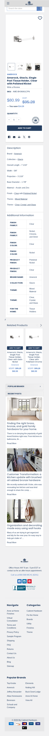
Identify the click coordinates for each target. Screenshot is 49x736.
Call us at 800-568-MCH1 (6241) (24, 575)
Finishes (30, 628)
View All (28, 700)
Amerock (18, 154)
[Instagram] (24, 581)
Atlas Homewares (14, 696)
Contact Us (11, 653)
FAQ (9, 645)
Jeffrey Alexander (14, 692)
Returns (10, 649)
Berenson (11, 700)
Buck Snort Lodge (33, 692)
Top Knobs (11, 683)
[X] (24, 137)
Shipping (11, 641)
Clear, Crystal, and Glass (25, 205)
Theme (30, 632)
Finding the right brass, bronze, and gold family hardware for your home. (22, 426)
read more (11, 443)
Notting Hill (30, 688)
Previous (37, 325)
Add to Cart (15, 348)
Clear (16, 193)
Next (40, 325)
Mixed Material (21, 199)
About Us (11, 658)
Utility (29, 624)
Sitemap (10, 666)
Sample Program (14, 636)
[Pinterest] (29, 137)
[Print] (19, 137)
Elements (29, 683)
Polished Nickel (30, 193)
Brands (30, 619)
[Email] (14, 137)
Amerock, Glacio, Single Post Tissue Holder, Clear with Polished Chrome (34, 357)
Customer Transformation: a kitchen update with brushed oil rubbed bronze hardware (24, 477)
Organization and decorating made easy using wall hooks (24, 527)
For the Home (32, 615)
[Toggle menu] (8, 3)
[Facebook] (9, 137)
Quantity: (12, 113)
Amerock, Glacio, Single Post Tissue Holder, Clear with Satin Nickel (15, 357)
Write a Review (13, 87)
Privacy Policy (13, 632)
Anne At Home (31, 696)
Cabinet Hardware (34, 611)
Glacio (20, 159)
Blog (9, 662)
